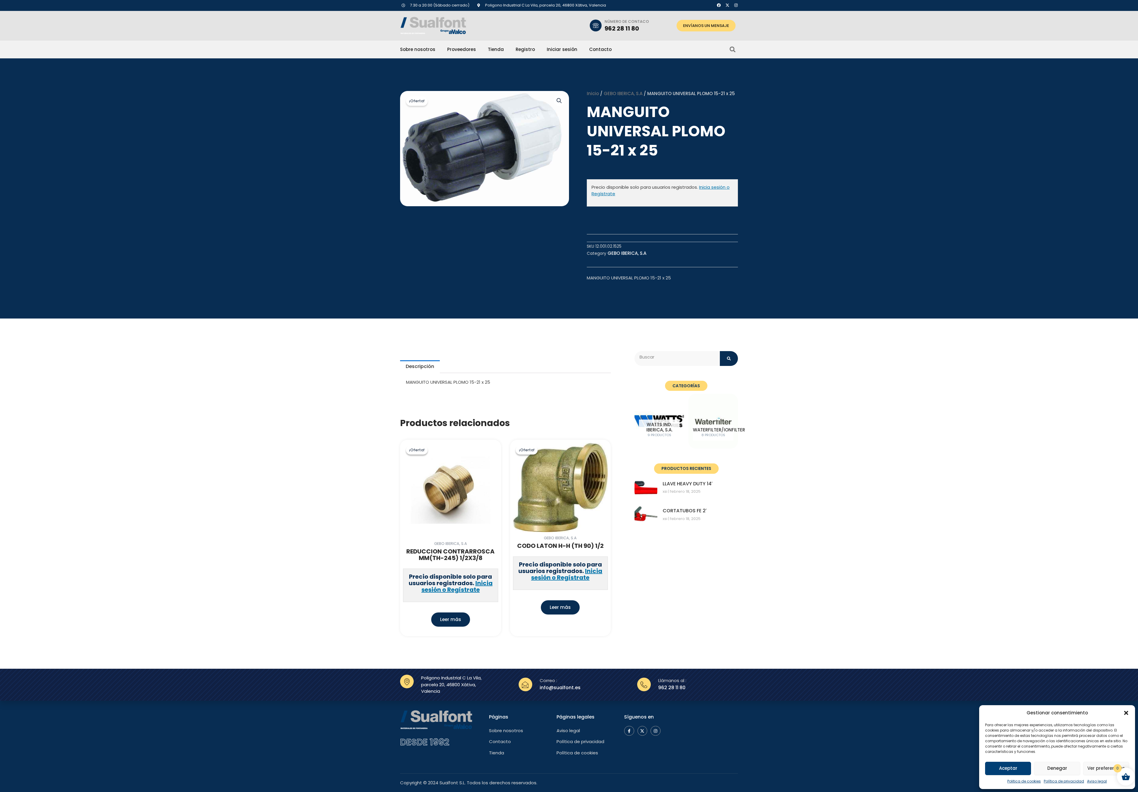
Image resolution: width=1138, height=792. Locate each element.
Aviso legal (1097, 781)
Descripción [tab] (420, 366)
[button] (1126, 713)
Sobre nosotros (417, 49)
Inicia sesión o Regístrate (457, 586)
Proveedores (461, 49)
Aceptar (1008, 768)
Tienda (496, 49)
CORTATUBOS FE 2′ (685, 510)
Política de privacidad (1064, 781)
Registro (525, 49)
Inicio (593, 93)
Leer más (450, 619)
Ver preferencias (1106, 768)
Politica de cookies (1024, 781)
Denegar (1057, 768)
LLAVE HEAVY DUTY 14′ (687, 483)
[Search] (729, 358)
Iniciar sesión (562, 49)
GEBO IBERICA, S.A (623, 93)
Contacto (600, 49)
